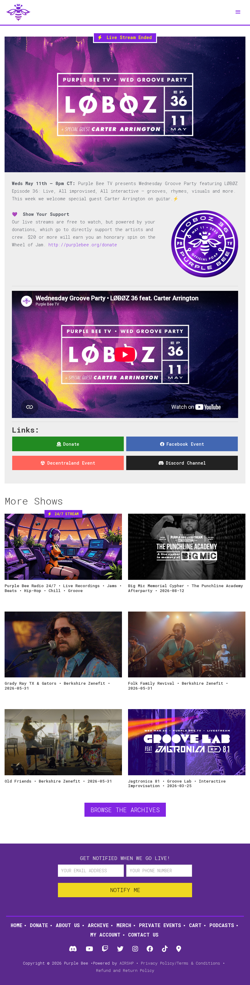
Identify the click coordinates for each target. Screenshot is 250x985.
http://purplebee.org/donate (82, 245)
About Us (68, 925)
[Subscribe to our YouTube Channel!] (89, 949)
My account (105, 934)
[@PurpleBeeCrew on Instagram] (135, 949)
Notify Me (125, 890)
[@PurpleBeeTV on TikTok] (165, 949)
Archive (98, 925)
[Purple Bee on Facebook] (150, 949)
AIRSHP (127, 963)
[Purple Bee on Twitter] (120, 949)
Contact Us (143, 934)
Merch (123, 925)
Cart (195, 925)
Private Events (160, 925)
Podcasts (221, 925)
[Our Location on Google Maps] (178, 949)
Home (16, 925)
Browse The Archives (125, 810)
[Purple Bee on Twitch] (104, 949)
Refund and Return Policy (125, 970)
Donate (39, 925)
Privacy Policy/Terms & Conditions (180, 963)
